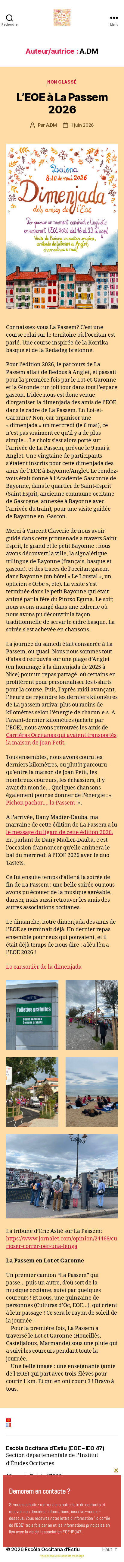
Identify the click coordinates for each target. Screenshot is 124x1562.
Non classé (61, 81)
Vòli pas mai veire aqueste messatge (62, 1556)
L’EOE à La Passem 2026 (62, 103)
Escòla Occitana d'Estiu (52, 1549)
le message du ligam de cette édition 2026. (59, 832)
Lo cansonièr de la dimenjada (44, 967)
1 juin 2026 (82, 125)
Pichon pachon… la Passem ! (42, 802)
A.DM (51, 125)
